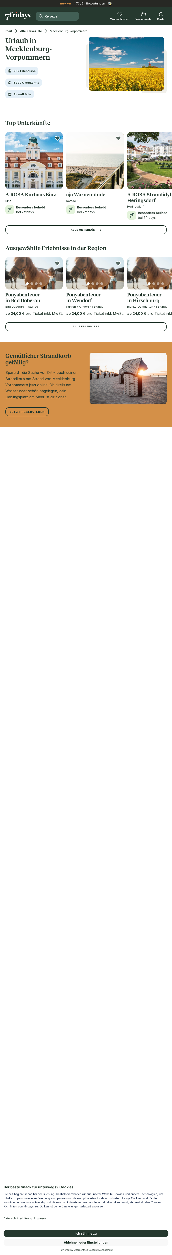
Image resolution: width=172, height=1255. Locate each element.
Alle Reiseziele (31, 31)
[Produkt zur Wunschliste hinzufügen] (57, 138)
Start (8, 31)
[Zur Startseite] (17, 16)
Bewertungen (95, 3)
